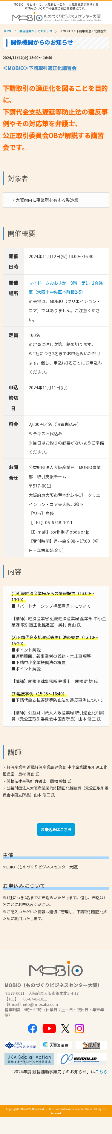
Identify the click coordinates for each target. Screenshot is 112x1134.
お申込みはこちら (56, 829)
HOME (7, 31)
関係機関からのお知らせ (35, 31)
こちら (101, 1072)
